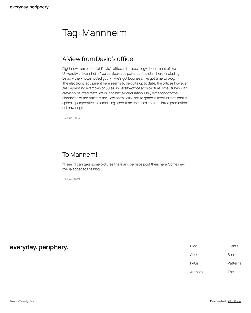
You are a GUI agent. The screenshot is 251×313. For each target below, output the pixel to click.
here (159, 73)
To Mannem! (79, 154)
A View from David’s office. (98, 58)
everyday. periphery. (29, 7)
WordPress (234, 301)
